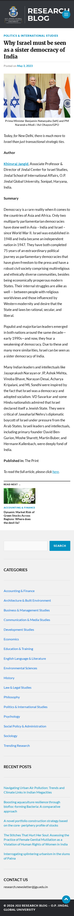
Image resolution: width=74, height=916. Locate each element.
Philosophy (12, 697)
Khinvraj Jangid (16, 164)
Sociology (10, 736)
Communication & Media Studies (27, 620)
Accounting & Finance (19, 591)
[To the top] (66, 899)
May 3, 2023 (25, 65)
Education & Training (18, 649)
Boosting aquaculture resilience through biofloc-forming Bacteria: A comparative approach (32, 806)
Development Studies (19, 629)
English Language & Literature (25, 658)
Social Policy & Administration (25, 726)
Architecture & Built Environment (27, 600)
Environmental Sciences (20, 668)
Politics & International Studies (31, 35)
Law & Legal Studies (17, 687)
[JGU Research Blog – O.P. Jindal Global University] (37, 14)
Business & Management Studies (27, 610)
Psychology (12, 716)
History (9, 678)
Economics (11, 639)
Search (60, 545)
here (55, 472)
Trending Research (17, 745)
